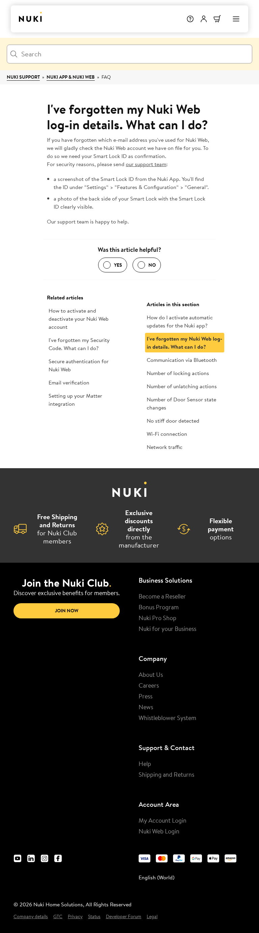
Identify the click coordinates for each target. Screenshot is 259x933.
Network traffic (164, 447)
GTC (57, 916)
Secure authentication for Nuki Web (79, 365)
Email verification (69, 382)
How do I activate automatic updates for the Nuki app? (180, 321)
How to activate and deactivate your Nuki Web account (79, 318)
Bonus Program (159, 607)
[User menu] (203, 18)
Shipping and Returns (166, 774)
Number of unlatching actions (182, 386)
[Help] (190, 18)
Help (145, 763)
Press (145, 696)
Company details (30, 916)
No (152, 265)
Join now (66, 610)
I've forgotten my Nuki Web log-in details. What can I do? (184, 343)
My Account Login (162, 820)
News (146, 706)
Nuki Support (23, 77)
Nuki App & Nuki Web (71, 77)
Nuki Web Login (159, 831)
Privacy (75, 916)
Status (94, 916)
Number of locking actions (178, 373)
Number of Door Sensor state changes (181, 403)
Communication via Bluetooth (182, 360)
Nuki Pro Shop (157, 617)
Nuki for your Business (167, 628)
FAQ (106, 77)
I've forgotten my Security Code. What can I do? (79, 344)
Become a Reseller (162, 596)
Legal (152, 916)
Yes (118, 265)
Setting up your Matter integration (75, 400)
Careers (149, 685)
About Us (151, 674)
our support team (146, 164)
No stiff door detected (173, 421)
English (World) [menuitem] (156, 877)
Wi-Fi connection (167, 434)
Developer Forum (123, 916)
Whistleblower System (167, 717)
